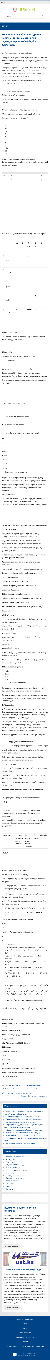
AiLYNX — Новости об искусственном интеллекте (27, 1354)
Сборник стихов (25, 1333)
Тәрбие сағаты (12, 1181)
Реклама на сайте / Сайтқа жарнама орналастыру (25, 1346)
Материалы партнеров (25, 1337)
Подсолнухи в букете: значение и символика (24, 1119)
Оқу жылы (10, 1173)
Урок (25, 1324)
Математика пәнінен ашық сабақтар (18, 53)
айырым (8, 1085)
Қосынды (22, 1085)
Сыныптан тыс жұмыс (15, 1178)
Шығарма (9, 1183)
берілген (15, 1085)
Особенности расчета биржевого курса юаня (24, 1117)
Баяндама (10, 1162)
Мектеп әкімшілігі (13, 1167)
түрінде (4, 1088)
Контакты (25, 1342)
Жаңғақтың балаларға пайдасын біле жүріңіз (24, 1130)
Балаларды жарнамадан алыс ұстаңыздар (23, 1133)
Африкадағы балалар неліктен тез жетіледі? (23, 1135)
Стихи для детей (12, 1176)
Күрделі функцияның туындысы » (34, 1096)
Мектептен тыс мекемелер (16, 1170)
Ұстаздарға (10, 1159)
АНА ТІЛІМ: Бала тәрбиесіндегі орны (20, 1143)
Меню (3, 2)
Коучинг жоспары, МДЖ (15, 1165)
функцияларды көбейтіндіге (27, 1088)
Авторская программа (25, 1319)
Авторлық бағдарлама (15, 1157)
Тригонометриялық (34, 1085)
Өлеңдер (9, 1189)
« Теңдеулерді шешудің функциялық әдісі (18, 1093)
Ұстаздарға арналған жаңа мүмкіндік (20, 1122)
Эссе (8, 1186)
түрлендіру (12, 1088)
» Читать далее (11, 1246)
